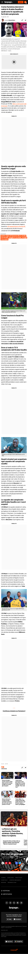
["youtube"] (9, 863)
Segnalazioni (10, 877)
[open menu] (1, 2)
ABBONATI (20, 2)
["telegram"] (20, 863)
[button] (25, 20)
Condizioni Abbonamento (15, 880)
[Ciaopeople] (14, 950)
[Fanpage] (14, 908)
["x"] (13, 863)
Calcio (2, 763)
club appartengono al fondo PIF (16, 226)
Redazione (3, 882)
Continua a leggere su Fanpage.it (14, 711)
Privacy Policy (18, 877)
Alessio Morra (12, 20)
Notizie (6, 763)
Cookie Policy (4, 880)
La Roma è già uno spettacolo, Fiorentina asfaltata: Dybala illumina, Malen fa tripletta (12, 832)
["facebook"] (16, 863)
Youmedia (3, 877)
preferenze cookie (12, 882)
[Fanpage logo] (8, 2)
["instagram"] (6, 863)
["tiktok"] (2, 863)
